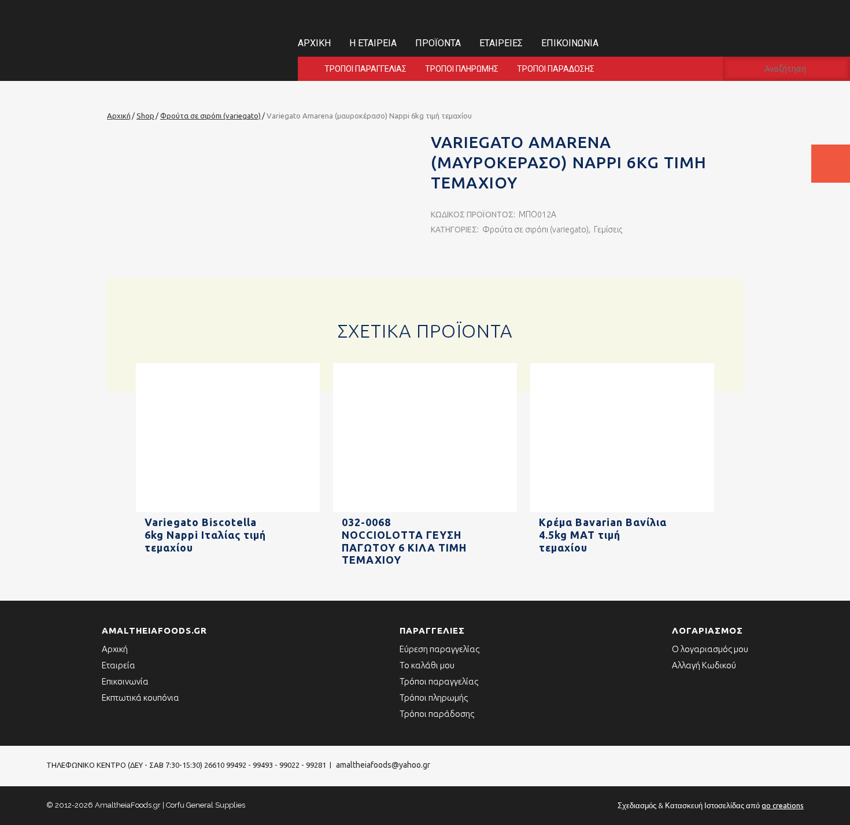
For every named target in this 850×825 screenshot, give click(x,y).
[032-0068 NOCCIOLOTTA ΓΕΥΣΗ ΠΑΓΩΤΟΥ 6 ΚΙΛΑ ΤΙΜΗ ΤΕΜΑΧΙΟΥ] (425, 510)
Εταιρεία (118, 665)
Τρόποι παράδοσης (555, 68)
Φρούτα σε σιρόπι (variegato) (535, 229)
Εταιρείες (501, 43)
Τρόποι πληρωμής (461, 68)
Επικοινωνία (569, 43)
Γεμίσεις (608, 229)
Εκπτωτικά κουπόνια (140, 697)
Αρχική (314, 43)
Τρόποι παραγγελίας (365, 68)
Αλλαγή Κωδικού (704, 665)
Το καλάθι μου (427, 665)
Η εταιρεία (373, 43)
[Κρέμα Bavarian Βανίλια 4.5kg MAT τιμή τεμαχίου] (622, 510)
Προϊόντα (438, 43)
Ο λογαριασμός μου (710, 649)
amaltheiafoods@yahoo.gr (383, 764)
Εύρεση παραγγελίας (439, 649)
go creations (783, 805)
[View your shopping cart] (830, 164)
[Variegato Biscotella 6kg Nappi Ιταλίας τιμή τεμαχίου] (228, 510)
